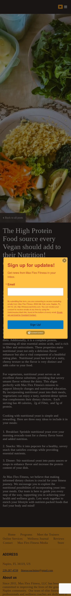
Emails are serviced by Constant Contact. (35, 313)
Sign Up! (35, 325)
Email (11, 284)
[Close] (64, 260)
